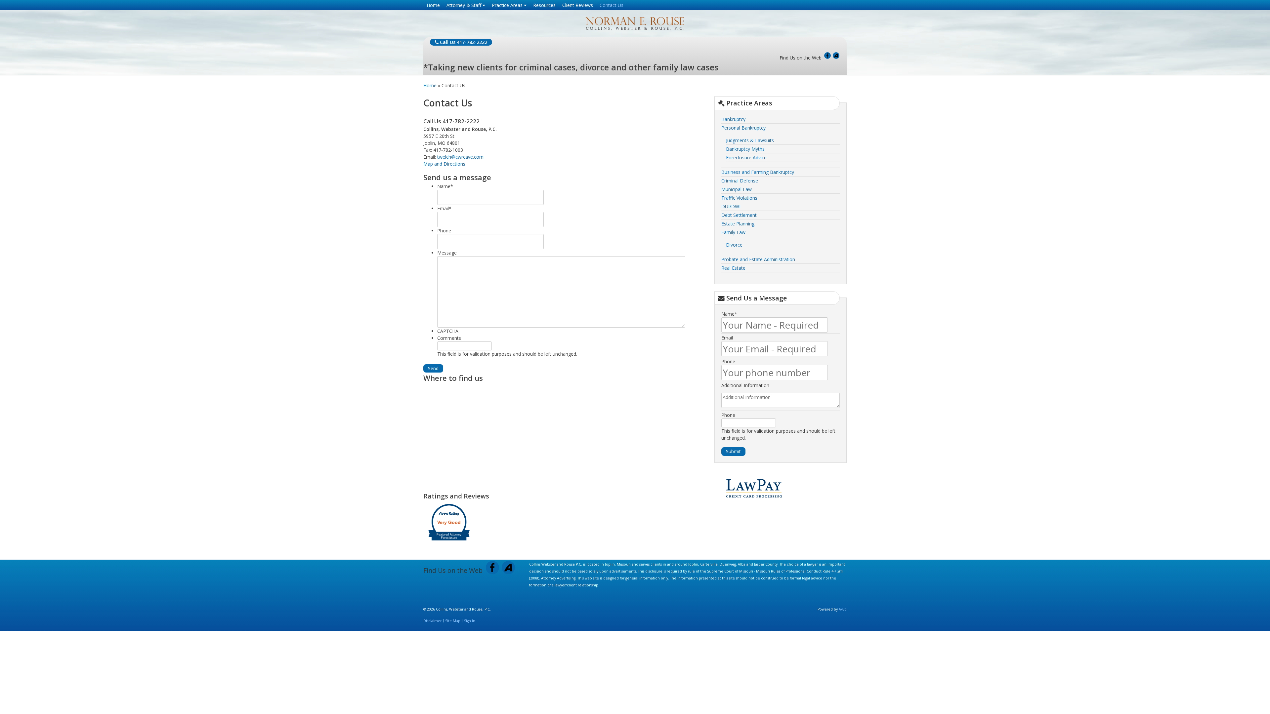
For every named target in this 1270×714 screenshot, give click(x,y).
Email (444, 208)
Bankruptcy (733, 119)
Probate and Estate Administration (758, 259)
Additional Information (745, 385)
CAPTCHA (447, 331)
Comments (449, 338)
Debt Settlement (739, 215)
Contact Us (611, 5)
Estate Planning (737, 223)
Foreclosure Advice (746, 157)
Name (445, 186)
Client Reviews (577, 5)
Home (433, 5)
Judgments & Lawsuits (750, 140)
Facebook (827, 55)
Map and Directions (444, 164)
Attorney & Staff (464, 5)
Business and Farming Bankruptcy (757, 172)
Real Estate (733, 268)
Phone (444, 230)
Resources (544, 5)
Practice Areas (508, 5)
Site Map (452, 620)
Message (447, 253)
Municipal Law (736, 189)
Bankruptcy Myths (745, 149)
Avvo (836, 55)
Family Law (733, 232)
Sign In (469, 620)
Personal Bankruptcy (743, 128)
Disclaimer (432, 620)
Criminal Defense (739, 181)
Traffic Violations (739, 198)
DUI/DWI (731, 206)
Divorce (734, 245)
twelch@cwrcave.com (460, 157)
